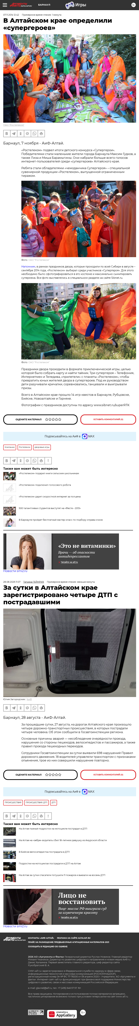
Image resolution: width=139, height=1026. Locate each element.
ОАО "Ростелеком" (38, 260)
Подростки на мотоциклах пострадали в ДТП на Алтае (50, 863)
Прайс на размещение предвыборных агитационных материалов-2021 (68, 942)
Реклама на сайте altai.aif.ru (73, 938)
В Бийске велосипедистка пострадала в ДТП (44, 852)
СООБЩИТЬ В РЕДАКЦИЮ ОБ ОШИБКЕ (48, 946)
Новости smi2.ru (15, 571)
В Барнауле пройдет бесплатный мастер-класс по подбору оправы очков (61, 519)
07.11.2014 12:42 (11, 14)
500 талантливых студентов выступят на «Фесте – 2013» (50, 508)
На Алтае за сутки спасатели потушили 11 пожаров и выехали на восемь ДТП (62, 875)
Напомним (28, 266)
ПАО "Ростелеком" (13, 125)
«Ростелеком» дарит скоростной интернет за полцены (50, 496)
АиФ (29, 699)
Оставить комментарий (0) (108, 419)
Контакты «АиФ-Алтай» (41, 938)
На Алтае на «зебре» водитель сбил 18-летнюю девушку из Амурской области (63, 840)
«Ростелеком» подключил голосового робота (45, 485)
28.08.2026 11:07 (11, 582)
